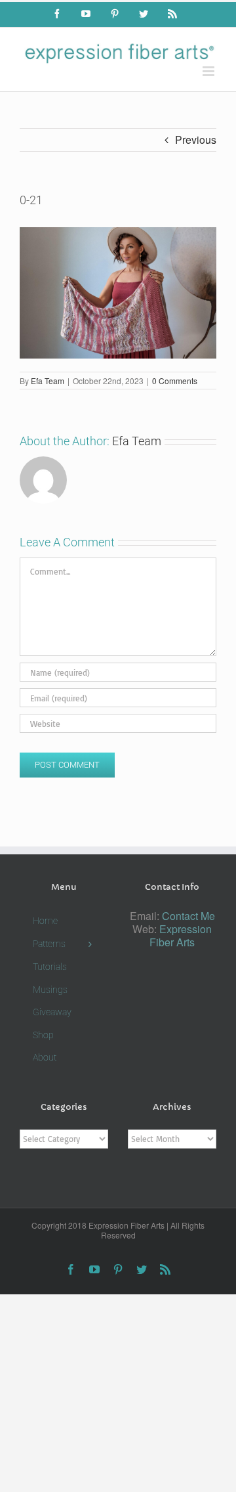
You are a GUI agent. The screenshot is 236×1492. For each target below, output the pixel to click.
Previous (195, 139)
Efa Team (47, 380)
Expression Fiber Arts (180, 935)
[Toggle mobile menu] (209, 71)
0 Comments (174, 380)
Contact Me (188, 915)
